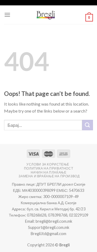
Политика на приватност (48, 168)
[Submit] (87, 125)
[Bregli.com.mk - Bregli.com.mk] (46, 14)
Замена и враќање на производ (49, 176)
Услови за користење (47, 164)
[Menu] (7, 14)
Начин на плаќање (49, 172)
